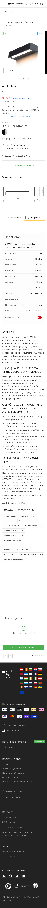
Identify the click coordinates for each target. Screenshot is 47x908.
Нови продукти (10, 554)
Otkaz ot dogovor (10, 777)
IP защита (23, 516)
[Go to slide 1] (32, 655)
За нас (5, 764)
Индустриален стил (12, 540)
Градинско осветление (14, 530)
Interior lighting (10, 516)
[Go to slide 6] (41, 655)
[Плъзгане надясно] (28, 78)
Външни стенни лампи (28, 521)
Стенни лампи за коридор (15, 559)
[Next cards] (10, 656)
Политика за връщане (13, 773)
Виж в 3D (10, 71)
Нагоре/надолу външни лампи (16, 549)
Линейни (29, 22)
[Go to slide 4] (37, 655)
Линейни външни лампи (13, 545)
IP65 (32, 516)
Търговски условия (11, 769)
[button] (4, 3)
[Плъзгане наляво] (18, 78)
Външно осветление (12, 526)
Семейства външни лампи (31, 554)
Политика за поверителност (17, 781)
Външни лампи (15, 22)
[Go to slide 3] (35, 655)
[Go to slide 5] (39, 655)
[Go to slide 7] (43, 655)
